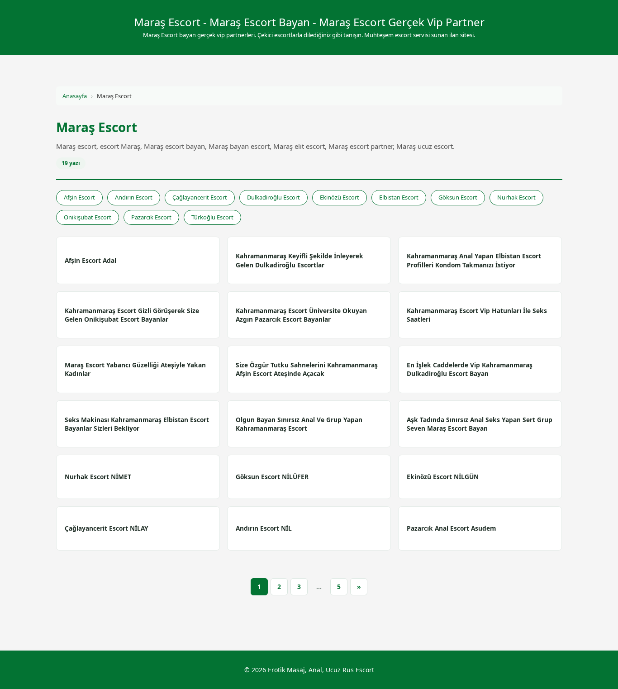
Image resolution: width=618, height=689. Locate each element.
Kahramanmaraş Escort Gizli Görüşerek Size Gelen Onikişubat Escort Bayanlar (132, 314)
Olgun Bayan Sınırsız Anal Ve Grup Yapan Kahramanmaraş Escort (299, 423)
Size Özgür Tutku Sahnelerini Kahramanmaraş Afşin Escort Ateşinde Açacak (307, 369)
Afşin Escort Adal (90, 260)
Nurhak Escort (516, 197)
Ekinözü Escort (339, 197)
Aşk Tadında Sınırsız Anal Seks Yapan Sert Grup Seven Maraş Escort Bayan (479, 423)
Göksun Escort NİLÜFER (272, 476)
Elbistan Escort (398, 197)
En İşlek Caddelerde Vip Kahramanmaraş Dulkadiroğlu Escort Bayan (469, 369)
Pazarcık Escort (151, 217)
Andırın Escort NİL (264, 528)
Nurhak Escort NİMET (98, 476)
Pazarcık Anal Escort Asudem (451, 528)
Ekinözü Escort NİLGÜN (443, 476)
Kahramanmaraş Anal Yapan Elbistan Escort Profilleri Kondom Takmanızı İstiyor (474, 260)
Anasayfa (74, 96)
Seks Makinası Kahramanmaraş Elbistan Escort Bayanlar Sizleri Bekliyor (137, 423)
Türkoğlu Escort (212, 217)
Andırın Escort (133, 197)
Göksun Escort (457, 197)
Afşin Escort (79, 197)
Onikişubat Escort (87, 217)
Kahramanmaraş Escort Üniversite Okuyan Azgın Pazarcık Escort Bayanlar (301, 314)
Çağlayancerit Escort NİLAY (106, 528)
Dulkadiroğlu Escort (273, 197)
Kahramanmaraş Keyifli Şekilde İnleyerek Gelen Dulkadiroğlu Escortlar (299, 260)
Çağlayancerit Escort (199, 197)
